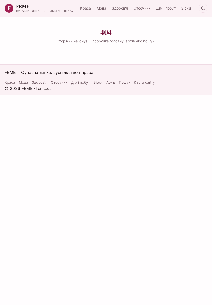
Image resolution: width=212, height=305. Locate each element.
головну (117, 41)
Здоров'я (120, 8)
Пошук (124, 82)
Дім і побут (166, 8)
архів (130, 41)
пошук (148, 41)
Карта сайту (144, 82)
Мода (101, 8)
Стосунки (142, 8)
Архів (110, 82)
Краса (85, 8)
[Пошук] (203, 8)
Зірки (186, 8)
